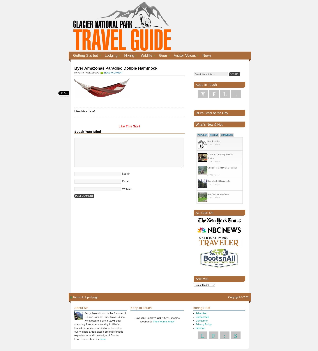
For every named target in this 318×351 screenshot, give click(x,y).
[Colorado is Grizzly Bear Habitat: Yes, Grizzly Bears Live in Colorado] (202, 171)
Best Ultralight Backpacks (218, 181)
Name (126, 173)
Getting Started (84, 56)
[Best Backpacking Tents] (202, 197)
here (103, 339)
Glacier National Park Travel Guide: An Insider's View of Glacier (122, 26)
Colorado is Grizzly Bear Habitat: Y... (222, 170)
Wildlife (145, 56)
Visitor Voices (183, 56)
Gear (161, 56)
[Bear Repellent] (202, 144)
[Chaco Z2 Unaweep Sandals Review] (202, 158)
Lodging (110, 56)
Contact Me (202, 316)
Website (127, 189)
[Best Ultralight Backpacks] (202, 184)
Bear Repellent (213, 141)
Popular (202, 135)
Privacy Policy (204, 324)
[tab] (202, 134)
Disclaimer (202, 320)
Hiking (127, 56)
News (206, 55)
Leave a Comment (113, 73)
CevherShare (64, 97)
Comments (227, 135)
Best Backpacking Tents (218, 194)
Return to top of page (85, 297)
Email (125, 181)
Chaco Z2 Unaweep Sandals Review (220, 156)
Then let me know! (163, 321)
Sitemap (200, 328)
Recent (214, 135)
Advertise (201, 313)
